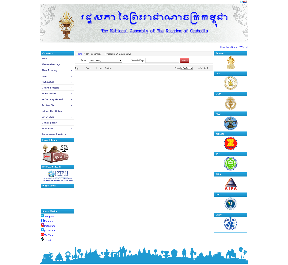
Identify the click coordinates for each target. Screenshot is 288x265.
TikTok (47, 239)
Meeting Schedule (57, 87)
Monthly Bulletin (49, 123)
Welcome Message (51, 64)
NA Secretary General (57, 99)
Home (44, 58)
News (57, 76)
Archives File (57, 105)
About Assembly (57, 70)
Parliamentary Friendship (54, 134)
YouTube (49, 235)
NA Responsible (57, 93)
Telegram (49, 216)
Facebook (49, 221)
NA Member (57, 128)
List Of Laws (57, 117)
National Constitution (52, 111)
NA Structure (57, 82)
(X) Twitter (49, 230)
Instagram (49, 225)
